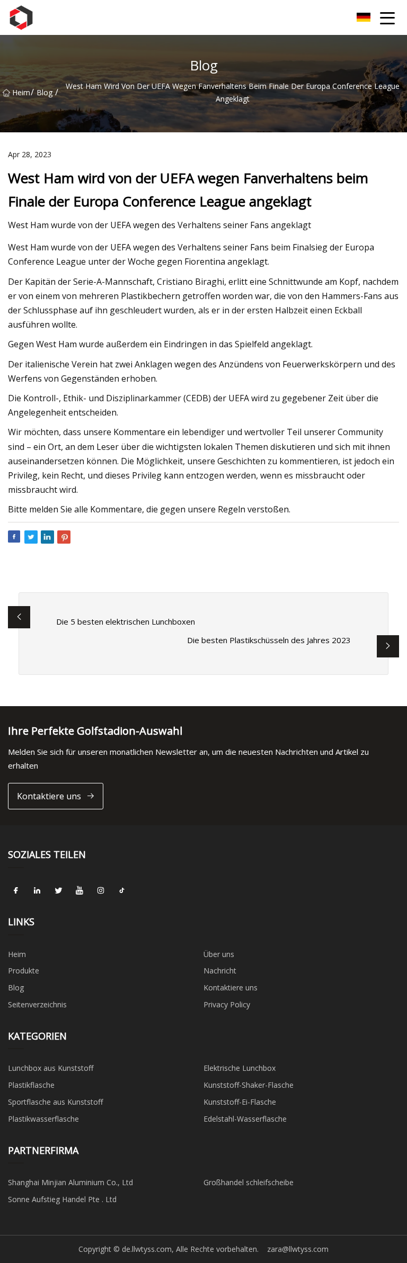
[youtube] (79, 891)
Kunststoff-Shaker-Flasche (249, 1085)
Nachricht (220, 971)
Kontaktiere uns (49, 796)
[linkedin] (37, 891)
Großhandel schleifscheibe (249, 1182)
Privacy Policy (227, 1004)
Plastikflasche (31, 1085)
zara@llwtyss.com (298, 1249)
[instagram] (101, 891)
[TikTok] (122, 891)
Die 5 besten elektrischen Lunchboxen (125, 621)
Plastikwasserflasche (43, 1119)
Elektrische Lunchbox (240, 1068)
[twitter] (58, 891)
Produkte (23, 971)
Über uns (219, 954)
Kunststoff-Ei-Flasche (240, 1102)
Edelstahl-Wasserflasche (245, 1119)
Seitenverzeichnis (37, 1004)
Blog (44, 92)
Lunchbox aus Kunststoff (50, 1068)
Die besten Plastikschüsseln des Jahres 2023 (269, 640)
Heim (21, 92)
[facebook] (16, 891)
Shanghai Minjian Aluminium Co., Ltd (70, 1182)
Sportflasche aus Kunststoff (55, 1102)
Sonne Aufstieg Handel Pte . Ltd (62, 1199)
